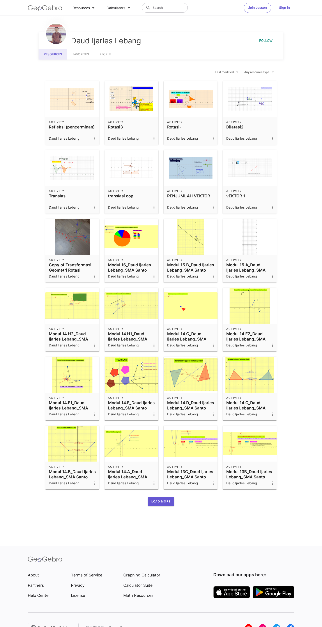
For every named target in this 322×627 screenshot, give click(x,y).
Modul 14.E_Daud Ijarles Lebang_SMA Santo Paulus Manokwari (131, 408)
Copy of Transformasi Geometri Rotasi (70, 267)
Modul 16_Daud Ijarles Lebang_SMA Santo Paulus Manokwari (129, 270)
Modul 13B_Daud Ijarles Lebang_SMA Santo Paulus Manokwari (249, 477)
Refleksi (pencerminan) (72, 127)
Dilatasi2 (235, 127)
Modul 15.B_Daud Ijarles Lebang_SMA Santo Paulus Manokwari (190, 270)
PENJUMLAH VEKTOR (188, 195)
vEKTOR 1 (235, 195)
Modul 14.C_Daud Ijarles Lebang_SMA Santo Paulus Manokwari (245, 410)
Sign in (284, 7)
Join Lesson (257, 7)
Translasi (58, 195)
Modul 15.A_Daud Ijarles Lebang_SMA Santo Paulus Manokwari (245, 272)
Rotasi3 (115, 127)
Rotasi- (174, 127)
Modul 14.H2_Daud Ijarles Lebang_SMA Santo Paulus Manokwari (68, 341)
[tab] (84, 8)
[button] (161, 501)
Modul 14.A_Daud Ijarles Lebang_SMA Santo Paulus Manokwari (127, 479)
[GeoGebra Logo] (45, 8)
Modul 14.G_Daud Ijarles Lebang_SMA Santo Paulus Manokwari (186, 341)
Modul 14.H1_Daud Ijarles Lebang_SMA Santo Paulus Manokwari (127, 341)
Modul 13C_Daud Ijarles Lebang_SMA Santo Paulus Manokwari (190, 477)
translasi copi (121, 195)
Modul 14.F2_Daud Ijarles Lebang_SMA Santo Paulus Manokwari (245, 341)
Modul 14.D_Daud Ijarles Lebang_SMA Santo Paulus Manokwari (190, 408)
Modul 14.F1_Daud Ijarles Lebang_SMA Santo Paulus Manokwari (68, 410)
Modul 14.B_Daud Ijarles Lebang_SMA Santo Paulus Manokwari (72, 477)
